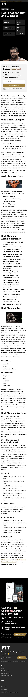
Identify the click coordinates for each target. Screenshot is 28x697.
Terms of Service (4, 689)
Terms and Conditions (22, 637)
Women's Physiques (5, 673)
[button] (25, 4)
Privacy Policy (4, 686)
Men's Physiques (5, 670)
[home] (4, 4)
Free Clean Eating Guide (6, 675)
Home (2, 668)
